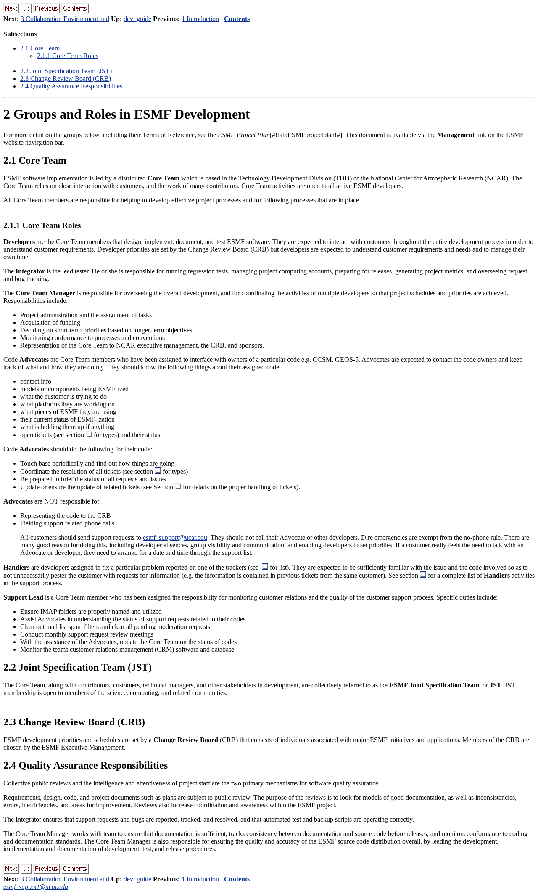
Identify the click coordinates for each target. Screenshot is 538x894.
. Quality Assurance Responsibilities (71, 86)
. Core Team (40, 48)
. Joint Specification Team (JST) (66, 70)
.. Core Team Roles (67, 55)
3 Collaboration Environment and (65, 18)
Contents (237, 18)
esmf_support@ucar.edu (175, 537)
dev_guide (137, 18)
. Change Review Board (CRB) (65, 78)
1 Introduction (200, 18)
